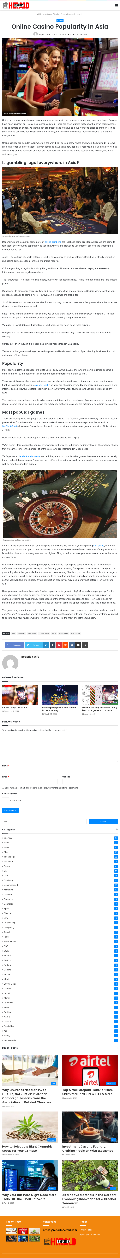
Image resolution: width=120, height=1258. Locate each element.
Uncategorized (11, 885)
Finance (7, 913)
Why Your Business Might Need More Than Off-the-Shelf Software (29, 1197)
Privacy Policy (86, 1230)
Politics (7, 1012)
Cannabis (8, 904)
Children (8, 894)
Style (6, 951)
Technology (9, 857)
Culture (7, 1021)
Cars (6, 875)
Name (5, 766)
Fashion (7, 960)
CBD (6, 946)
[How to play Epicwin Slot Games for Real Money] (60, 695)
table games (63, 633)
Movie (7, 979)
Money (7, 998)
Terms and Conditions (90, 1234)
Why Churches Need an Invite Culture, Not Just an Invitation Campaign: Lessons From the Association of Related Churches (26, 1096)
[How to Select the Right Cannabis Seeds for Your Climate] (34, 1231)
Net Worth (8, 861)
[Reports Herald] (16, 5)
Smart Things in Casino (14, 707)
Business (8, 838)
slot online (98, 545)
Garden (7, 988)
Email (5, 777)
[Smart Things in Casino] (20, 695)
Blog (6, 852)
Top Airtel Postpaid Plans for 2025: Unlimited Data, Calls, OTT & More (87, 1092)
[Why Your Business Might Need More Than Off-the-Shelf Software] (23, 1238)
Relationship (9, 922)
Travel (7, 932)
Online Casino (44, 633)
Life (5, 871)
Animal (7, 974)
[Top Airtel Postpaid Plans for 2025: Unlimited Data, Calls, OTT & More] (23, 1231)
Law (6, 918)
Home (42, 14)
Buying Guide (10, 984)
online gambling (53, 241)
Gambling (21, 633)
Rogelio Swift (44, 34)
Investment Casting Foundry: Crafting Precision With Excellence (87, 1148)
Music (7, 1007)
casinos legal (41, 385)
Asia (13, 633)
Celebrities (9, 1026)
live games (32, 633)
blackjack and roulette (29, 456)
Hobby (7, 1035)
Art (5, 1031)
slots (54, 633)
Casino (49, 14)
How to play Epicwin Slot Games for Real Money (59, 709)
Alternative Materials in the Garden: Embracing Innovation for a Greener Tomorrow (89, 1199)
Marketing (8, 890)
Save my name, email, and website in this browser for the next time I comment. (41, 788)
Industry (8, 993)
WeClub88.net (9, 426)
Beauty (7, 955)
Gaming (7, 970)
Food (6, 937)
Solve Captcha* (9, 793)
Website (66, 777)
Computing (9, 927)
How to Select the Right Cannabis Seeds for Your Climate (27, 1148)
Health (7, 847)
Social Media (10, 1040)
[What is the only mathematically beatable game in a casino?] (100, 695)
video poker (75, 633)
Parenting (8, 1002)
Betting (7, 965)
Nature (7, 1017)
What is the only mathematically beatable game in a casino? (99, 709)
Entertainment (10, 941)
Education (8, 899)
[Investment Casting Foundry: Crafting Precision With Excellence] (11, 1238)
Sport (6, 908)
